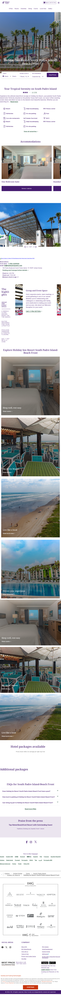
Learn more (45, 970)
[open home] (2, 874)
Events (36, 8)
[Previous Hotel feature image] (26, 247)
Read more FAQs (30, 809)
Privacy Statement (9, 983)
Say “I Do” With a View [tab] (6, 340)
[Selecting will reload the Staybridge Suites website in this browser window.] (30, 926)
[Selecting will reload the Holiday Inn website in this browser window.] (41, 915)
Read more (14, 102)
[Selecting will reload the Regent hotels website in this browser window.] (20, 894)
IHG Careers (45, 947)
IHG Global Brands (26, 949)
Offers (11, 8)
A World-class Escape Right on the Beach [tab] (6, 314)
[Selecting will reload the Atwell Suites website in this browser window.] (20, 926)
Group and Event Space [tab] (4, 304)
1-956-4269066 (13, 263)
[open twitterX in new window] (35, 842)
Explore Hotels (46, 951)
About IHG (24, 947)
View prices (52, 75)
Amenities (23, 8)
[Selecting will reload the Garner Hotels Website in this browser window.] (51, 915)
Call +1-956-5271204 (33, 311)
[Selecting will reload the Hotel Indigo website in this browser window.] (8, 905)
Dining (30, 8)
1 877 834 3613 (21, 963)
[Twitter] (6, 947)
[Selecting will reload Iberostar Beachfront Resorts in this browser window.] (52, 905)
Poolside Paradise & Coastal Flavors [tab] (6, 332)
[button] (58, 2)
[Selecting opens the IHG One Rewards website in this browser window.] (30, 935)
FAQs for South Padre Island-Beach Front (30, 784)
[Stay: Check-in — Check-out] (9, 76)
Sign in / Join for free (51, 2)
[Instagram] (10, 947)
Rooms (17, 8)
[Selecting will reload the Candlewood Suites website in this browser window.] (51, 926)
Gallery (50, 8)
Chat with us (24, 951)
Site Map (23, 958)
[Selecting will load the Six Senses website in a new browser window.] (9, 894)
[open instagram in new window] (30, 842)
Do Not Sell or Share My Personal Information (51, 957)
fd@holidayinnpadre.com (13, 265)
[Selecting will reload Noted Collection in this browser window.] (17, 905)
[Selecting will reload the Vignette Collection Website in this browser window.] (41, 894)
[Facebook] (3, 947)
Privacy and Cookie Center (28, 956)
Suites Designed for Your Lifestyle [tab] (6, 324)
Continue (30, 987)
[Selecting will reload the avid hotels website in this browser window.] (9, 926)
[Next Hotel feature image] (34, 247)
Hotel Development (47, 949)
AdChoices (45, 954)
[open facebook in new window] (25, 842)
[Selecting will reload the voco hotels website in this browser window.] (26, 905)
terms (4, 981)
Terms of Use (25, 954)
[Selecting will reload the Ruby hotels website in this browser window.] (34, 905)
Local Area (43, 8)
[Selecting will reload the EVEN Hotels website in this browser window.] (20, 915)
